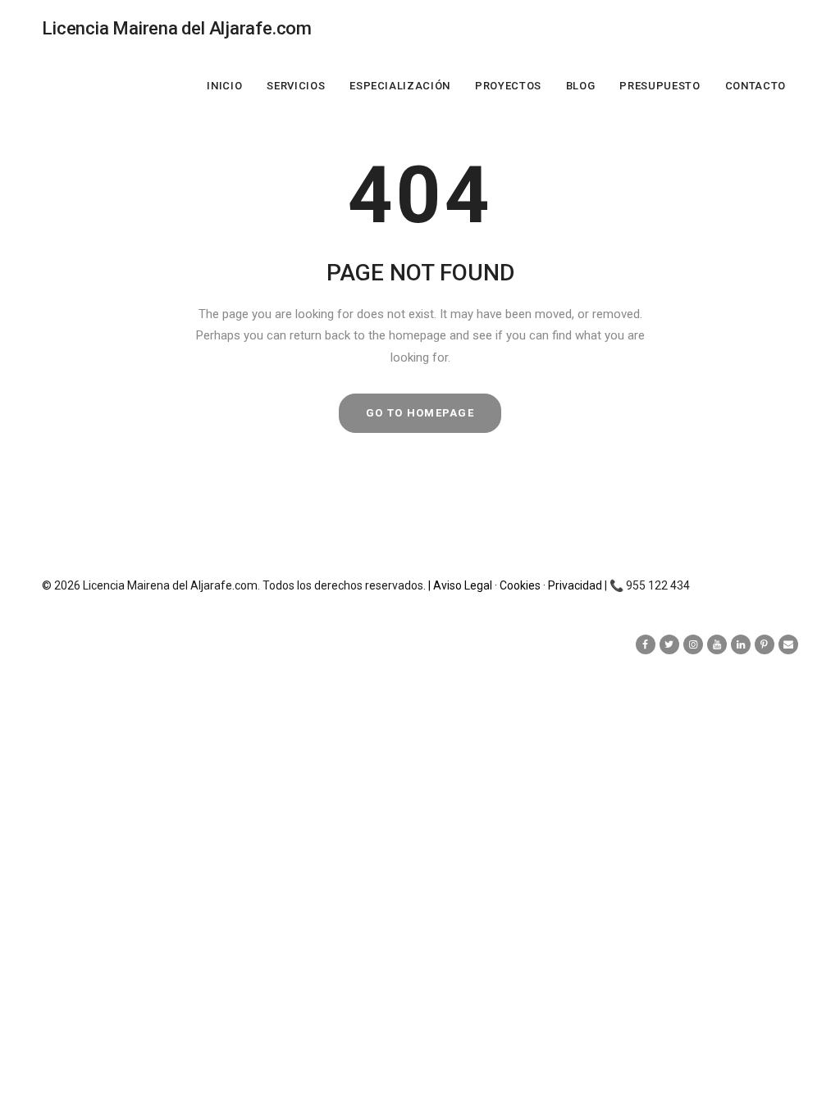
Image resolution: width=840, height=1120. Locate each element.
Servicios (296, 86)
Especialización (399, 86)
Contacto (755, 86)
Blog (581, 86)
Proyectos (508, 86)
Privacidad (576, 585)
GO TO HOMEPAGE (420, 413)
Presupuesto (659, 86)
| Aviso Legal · (464, 585)
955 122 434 (658, 585)
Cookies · (524, 585)
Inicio (224, 86)
